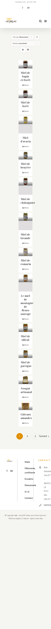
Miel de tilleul (25, 338)
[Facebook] (7, 471)
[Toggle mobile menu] (45, 21)
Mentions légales (15, 518)
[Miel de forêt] (26, 94)
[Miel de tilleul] (26, 328)
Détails (26, 85)
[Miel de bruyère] (26, 155)
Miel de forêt (25, 104)
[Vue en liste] (28, 49)
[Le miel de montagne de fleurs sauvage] (26, 283)
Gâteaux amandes (26, 416)
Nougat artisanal (26, 390)
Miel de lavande (25, 236)
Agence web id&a (36, 518)
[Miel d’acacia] (26, 124)
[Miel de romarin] (26, 252)
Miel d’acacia (26, 139)
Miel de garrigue (26, 364)
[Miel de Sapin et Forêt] (26, 64)
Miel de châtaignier (28, 200)
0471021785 (44, 505)
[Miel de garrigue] (26, 354)
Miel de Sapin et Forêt (25, 76)
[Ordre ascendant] (37, 37)
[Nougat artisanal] (26, 380)
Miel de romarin (26, 262)
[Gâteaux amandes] (26, 406)
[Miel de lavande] (26, 221)
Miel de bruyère (26, 165)
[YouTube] (11, 471)
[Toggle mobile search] (40, 21)
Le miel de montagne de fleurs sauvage (27, 305)
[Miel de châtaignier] (26, 186)
